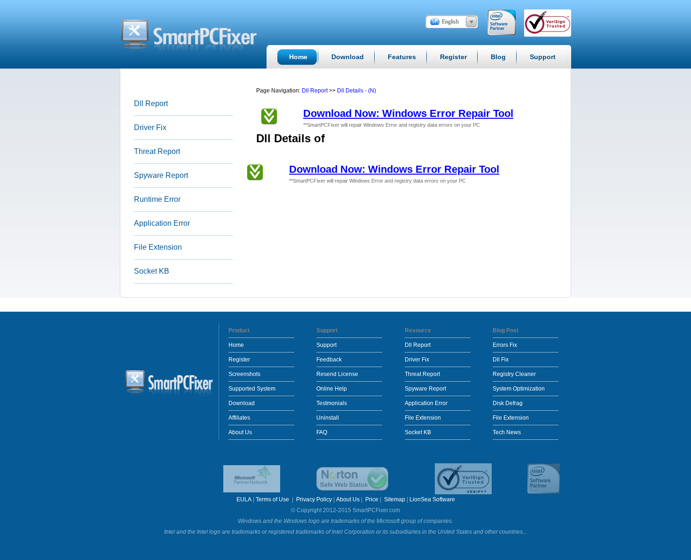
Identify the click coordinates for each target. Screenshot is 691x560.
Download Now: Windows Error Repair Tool (408, 113)
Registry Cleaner (514, 374)
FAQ (321, 432)
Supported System (251, 388)
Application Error (162, 223)
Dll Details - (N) (356, 90)
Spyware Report (161, 175)
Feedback (329, 359)
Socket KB (151, 271)
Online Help (331, 388)
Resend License (337, 374)
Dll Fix (501, 359)
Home (236, 345)
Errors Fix (505, 345)
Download (241, 403)
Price (371, 499)
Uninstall (327, 417)
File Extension (158, 247)
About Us (240, 432)
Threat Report (157, 151)
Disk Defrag (508, 403)
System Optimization (519, 388)
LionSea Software (432, 499)
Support (326, 345)
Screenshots (244, 374)
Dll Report (151, 103)
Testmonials (331, 403)
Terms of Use (273, 499)
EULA (243, 499)
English (450, 21)
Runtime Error (157, 199)
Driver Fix (150, 127)
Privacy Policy (314, 499)
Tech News (507, 432)
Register (239, 359)
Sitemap (394, 499)
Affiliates (239, 417)
